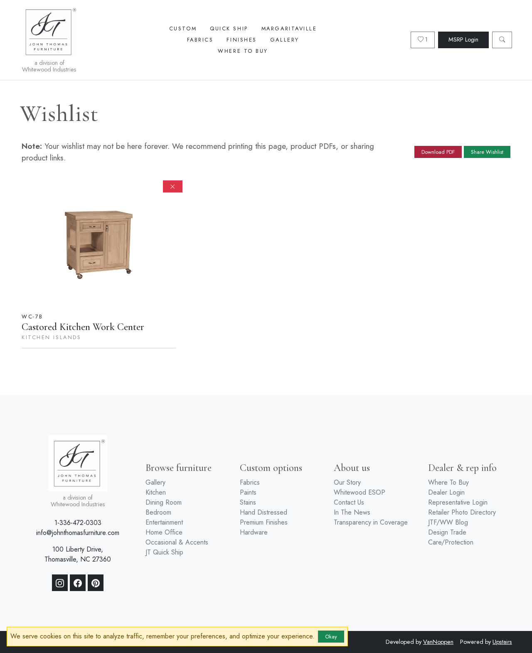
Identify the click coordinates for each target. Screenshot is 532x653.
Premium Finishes (264, 522)
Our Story (347, 482)
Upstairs (502, 642)
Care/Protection (450, 542)
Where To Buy (243, 51)
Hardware (254, 532)
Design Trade (447, 532)
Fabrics (200, 40)
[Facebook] (78, 582)
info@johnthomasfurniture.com (77, 532)
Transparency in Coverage (371, 522)
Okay (331, 637)
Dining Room (163, 502)
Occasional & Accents (176, 542)
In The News (352, 512)
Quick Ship (229, 28)
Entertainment (164, 522)
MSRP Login (463, 39)
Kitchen (155, 492)
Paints (248, 492)
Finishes (241, 40)
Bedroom (158, 512)
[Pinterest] (95, 582)
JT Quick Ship (164, 552)
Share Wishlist (487, 152)
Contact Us (349, 502)
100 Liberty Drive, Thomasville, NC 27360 (77, 554)
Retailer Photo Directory (462, 512)
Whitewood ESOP (359, 492)
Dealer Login (446, 492)
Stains (248, 502)
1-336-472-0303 (77, 522)
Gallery (284, 40)
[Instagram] (60, 582)
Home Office (163, 532)
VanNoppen (438, 642)
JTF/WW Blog (448, 522)
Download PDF (438, 152)
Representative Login (458, 502)
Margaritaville (289, 28)
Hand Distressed (263, 512)
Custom (183, 28)
